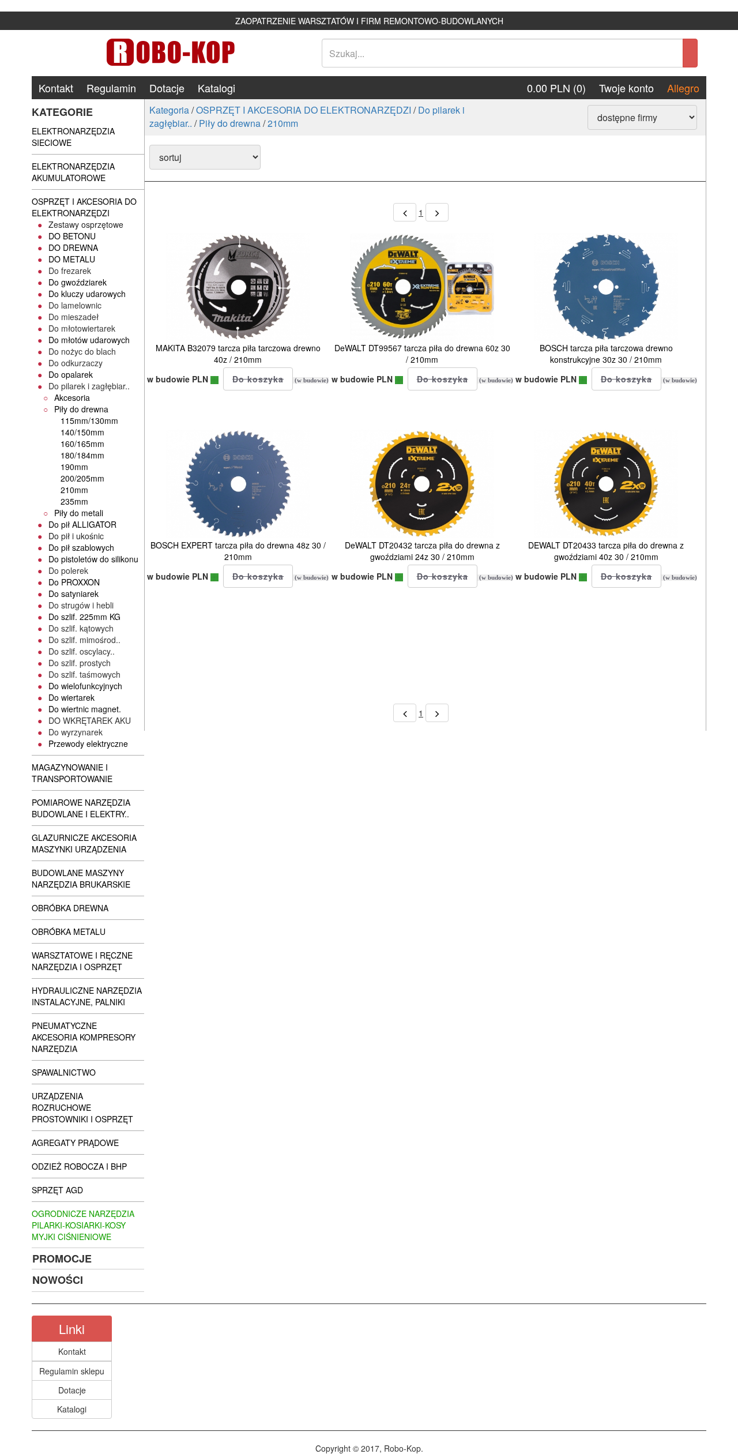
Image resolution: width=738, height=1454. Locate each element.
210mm (283, 123)
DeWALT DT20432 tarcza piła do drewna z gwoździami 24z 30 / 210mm (422, 550)
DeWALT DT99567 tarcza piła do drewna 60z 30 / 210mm (422, 353)
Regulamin (111, 87)
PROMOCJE (62, 1258)
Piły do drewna (230, 123)
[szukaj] (690, 53)
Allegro (683, 87)
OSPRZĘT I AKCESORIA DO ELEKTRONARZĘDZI (303, 110)
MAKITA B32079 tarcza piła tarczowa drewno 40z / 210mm (238, 353)
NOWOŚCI (57, 1279)
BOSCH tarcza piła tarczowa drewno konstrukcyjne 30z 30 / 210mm (606, 353)
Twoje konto (626, 87)
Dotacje (166, 87)
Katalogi (216, 87)
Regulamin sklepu (71, 1371)
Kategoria (169, 110)
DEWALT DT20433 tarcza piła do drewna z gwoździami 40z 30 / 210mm (606, 550)
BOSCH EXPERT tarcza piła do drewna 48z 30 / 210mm (238, 550)
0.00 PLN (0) (556, 87)
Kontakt (56, 87)
